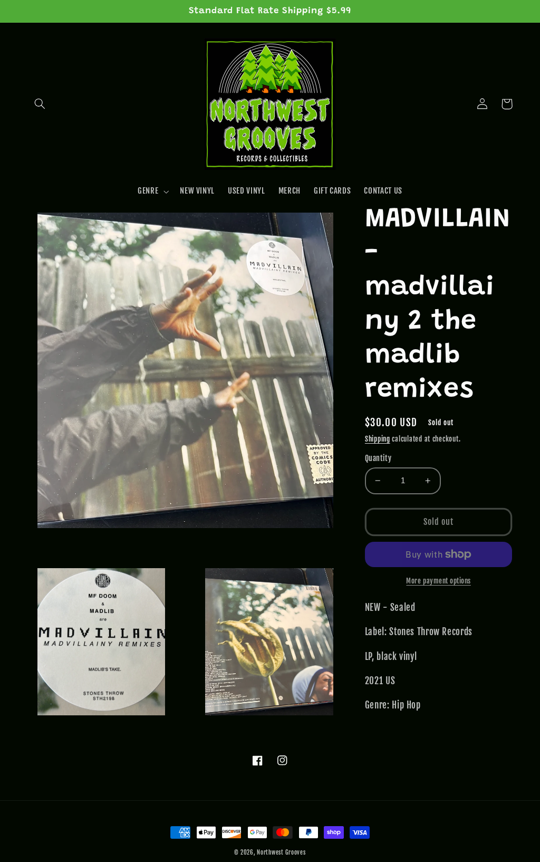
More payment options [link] (438, 581)
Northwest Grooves (281, 852)
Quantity (378, 458)
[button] (40, 104)
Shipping (377, 439)
